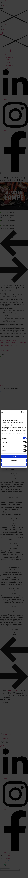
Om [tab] (23, 415)
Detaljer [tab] (14, 415)
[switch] (25, 442)
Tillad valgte (14, 460)
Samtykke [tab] (5, 415)
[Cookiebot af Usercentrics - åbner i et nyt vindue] (21, 412)
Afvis (14, 464)
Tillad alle (14, 456)
